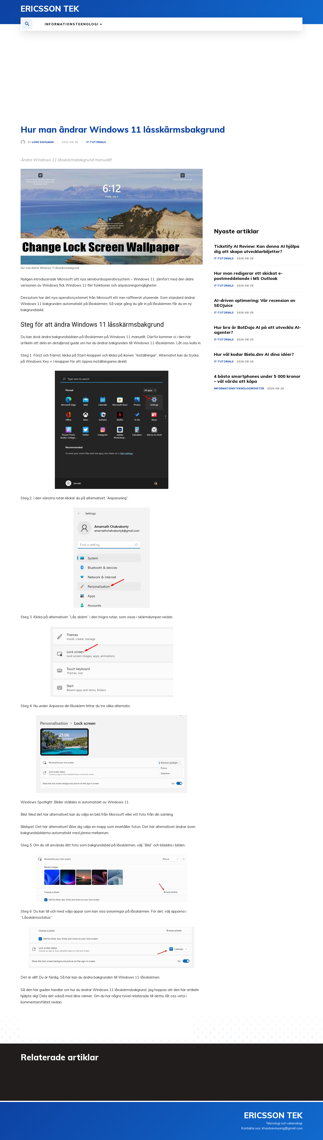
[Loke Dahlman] (24, 142)
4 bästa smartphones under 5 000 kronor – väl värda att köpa (257, 379)
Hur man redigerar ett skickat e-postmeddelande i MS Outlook (248, 275)
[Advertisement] (161, 78)
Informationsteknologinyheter (239, 388)
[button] (27, 24)
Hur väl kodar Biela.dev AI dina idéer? (254, 354)
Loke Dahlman (42, 142)
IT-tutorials (96, 142)
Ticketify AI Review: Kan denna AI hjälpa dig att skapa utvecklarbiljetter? (256, 249)
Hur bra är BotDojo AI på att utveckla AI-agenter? (257, 330)
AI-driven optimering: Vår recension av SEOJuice (254, 303)
